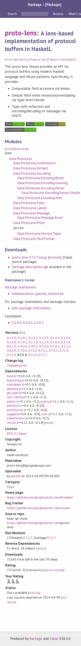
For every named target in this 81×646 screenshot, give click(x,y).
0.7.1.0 (32, 350)
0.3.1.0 (65, 342)
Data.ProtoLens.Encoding (31, 173)
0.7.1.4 (11, 355)
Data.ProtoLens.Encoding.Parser (41, 188)
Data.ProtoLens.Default (30, 168)
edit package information (31, 308)
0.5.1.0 (65, 346)
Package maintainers (20, 287)
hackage (36, 638)
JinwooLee (56, 293)
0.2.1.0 (33, 342)
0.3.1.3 (11, 346)
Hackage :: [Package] (44, 4)
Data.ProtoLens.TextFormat (34, 238)
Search (13, 14)
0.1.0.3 (44, 338)
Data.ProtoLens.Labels (30, 208)
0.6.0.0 (11, 350)
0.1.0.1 (22, 338)
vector (11, 422)
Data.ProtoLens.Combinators (34, 163)
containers (14, 384)
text (45, 414)
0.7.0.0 (22, 350)
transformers (16, 418)
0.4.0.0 (22, 346)
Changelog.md (17, 365)
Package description (27, 267)
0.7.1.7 (43, 355)
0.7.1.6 (32, 355)
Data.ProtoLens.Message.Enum (40, 217)
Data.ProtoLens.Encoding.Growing (42, 183)
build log (34, 593)
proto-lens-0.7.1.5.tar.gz (29, 257)
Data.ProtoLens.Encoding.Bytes (40, 178)
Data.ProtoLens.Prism (29, 222)
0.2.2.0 (44, 342)
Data (10, 487)
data (15, 59)
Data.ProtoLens (20, 158)
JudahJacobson (22, 293)
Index (9, 149)
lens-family (15, 397)
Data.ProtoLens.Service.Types (39, 233)
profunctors (15, 410)
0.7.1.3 (63, 350)
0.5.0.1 (55, 346)
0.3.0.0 (55, 342)
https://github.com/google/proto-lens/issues (38, 508)
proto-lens (21, 32)
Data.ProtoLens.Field (28, 203)
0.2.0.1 (38, 322)
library (23, 59)
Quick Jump (21, 149)
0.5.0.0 (44, 346)
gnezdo (40, 293)
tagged (12, 414)
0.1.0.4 (55, 338)
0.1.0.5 (65, 338)
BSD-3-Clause (17, 433)
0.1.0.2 (33, 338)
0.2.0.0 (27, 322)
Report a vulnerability (62, 59)
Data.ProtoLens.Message (31, 213)
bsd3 (9, 59)
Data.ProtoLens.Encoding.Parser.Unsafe (50, 192)
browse (54, 257)
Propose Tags (38, 59)
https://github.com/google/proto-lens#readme (40, 497)
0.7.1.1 (42, 350)
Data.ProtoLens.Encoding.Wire (39, 198)
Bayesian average (53, 570)
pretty (45, 401)
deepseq (12, 389)
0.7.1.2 (53, 350)
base (10, 376)
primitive (13, 405)
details (49, 423)
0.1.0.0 (16, 322)
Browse (58, 14)
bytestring (14, 380)
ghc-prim (13, 393)
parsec (11, 401)
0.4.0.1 (33, 346)
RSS (22, 333)
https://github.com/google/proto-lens (34, 523)
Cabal (54, 638)
